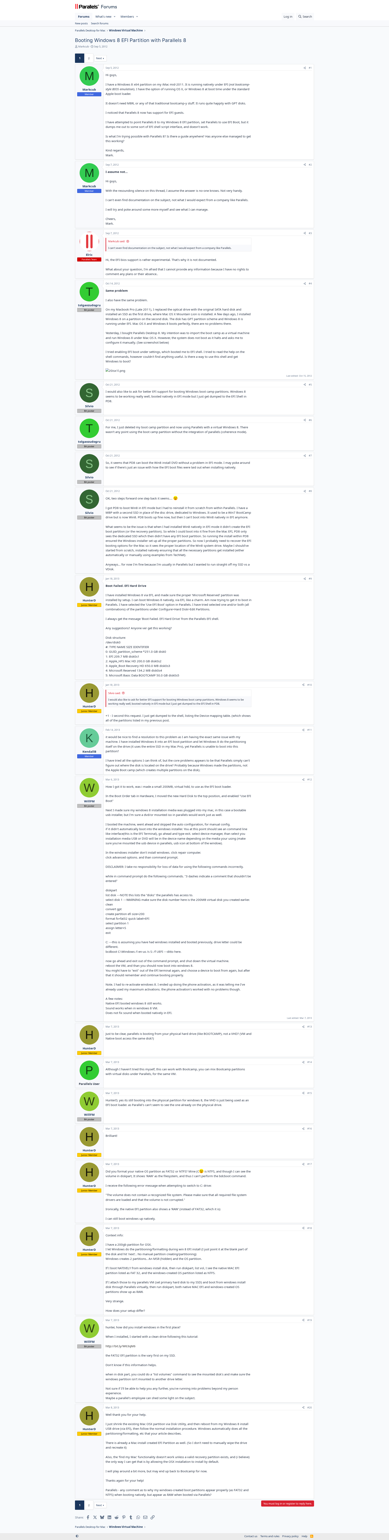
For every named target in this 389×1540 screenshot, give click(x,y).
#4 (310, 283)
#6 (310, 420)
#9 (310, 578)
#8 (310, 491)
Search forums (99, 23)
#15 (309, 1093)
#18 (309, 1228)
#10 (309, 685)
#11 (309, 730)
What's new (103, 16)
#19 (309, 1320)
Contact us (250, 1536)
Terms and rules (269, 1536)
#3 (310, 233)
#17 (309, 1164)
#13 (309, 1026)
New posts (81, 23)
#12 (309, 779)
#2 (310, 164)
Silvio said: (114, 693)
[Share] (304, 68)
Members (127, 16)
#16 (309, 1128)
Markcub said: (116, 241)
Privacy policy (290, 1536)
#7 (310, 455)
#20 (309, 1407)
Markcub (83, 46)
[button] (115, 16)
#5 (310, 384)
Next (99, 58)
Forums (83, 16)
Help (304, 1536)
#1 (310, 68)
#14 (309, 1062)
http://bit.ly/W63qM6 (121, 1346)
